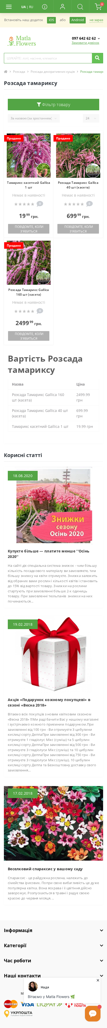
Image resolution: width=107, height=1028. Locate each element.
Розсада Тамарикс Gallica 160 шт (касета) (28, 292)
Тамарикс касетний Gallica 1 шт (28, 185)
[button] (62, 6)
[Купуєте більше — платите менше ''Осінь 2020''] (53, 505)
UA (23, 7)
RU (31, 7)
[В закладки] (46, 137)
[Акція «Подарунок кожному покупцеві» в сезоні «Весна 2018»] (53, 654)
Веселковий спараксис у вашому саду (45, 868)
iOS (51, 20)
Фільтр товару (55, 104)
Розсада (19, 71)
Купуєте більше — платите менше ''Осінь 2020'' (48, 554)
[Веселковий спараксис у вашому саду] (53, 822)
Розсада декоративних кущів (53, 71)
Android (77, 20)
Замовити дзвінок (85, 42)
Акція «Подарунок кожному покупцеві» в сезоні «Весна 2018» (49, 702)
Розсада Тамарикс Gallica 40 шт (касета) (78, 185)
